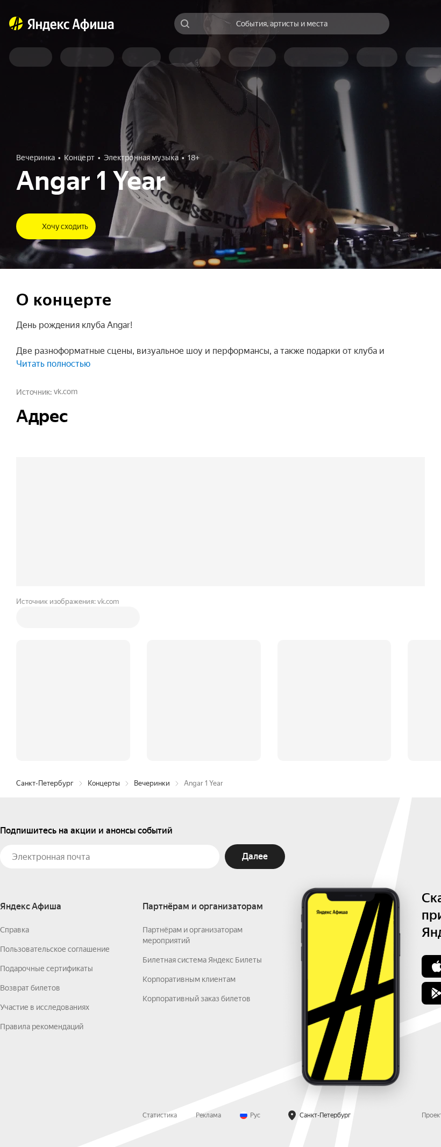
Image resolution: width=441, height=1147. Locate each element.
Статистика (160, 952)
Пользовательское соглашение (55, 786)
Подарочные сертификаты (46, 805)
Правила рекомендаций (41, 863)
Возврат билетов (30, 825)
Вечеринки (152, 620)
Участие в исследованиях (44, 844)
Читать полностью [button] (53, 364)
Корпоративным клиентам (189, 816)
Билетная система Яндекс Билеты (202, 797)
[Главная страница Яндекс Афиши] (16, 24)
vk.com (65, 391)
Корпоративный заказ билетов (197, 835)
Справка (14, 767)
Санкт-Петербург (45, 620)
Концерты (104, 620)
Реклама (208, 952)
